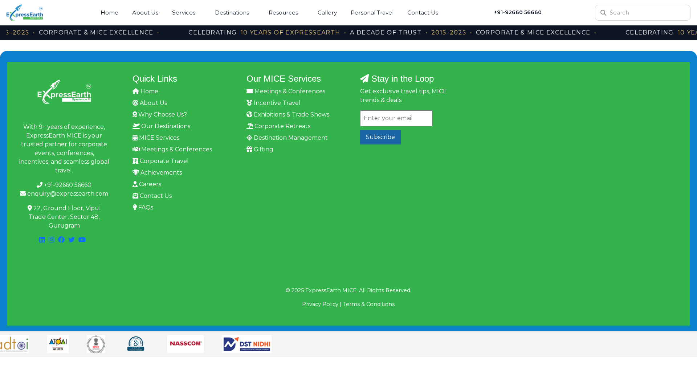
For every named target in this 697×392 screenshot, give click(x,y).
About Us (145, 12)
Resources (283, 12)
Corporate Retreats (281, 126)
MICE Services (158, 137)
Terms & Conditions (369, 304)
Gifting (262, 149)
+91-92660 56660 (518, 12)
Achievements (160, 172)
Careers (149, 184)
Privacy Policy (320, 304)
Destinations (232, 12)
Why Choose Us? (162, 114)
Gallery (327, 12)
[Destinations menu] (255, 13)
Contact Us (422, 12)
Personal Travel (372, 12)
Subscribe (380, 137)
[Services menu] (201, 13)
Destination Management (290, 137)
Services (183, 12)
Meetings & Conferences (176, 149)
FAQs (145, 207)
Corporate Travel (163, 161)
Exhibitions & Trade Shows (290, 114)
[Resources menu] (304, 13)
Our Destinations (165, 126)
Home (109, 12)
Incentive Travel (276, 102)
